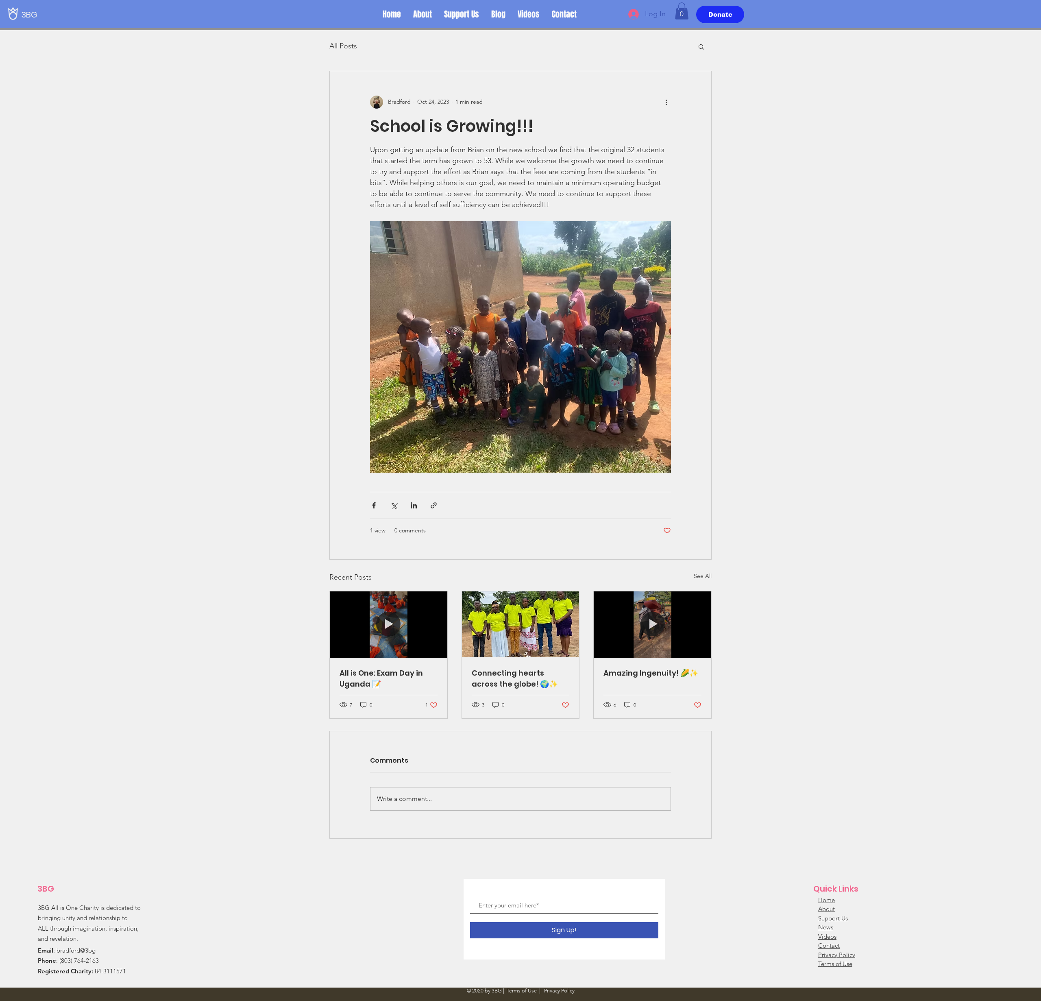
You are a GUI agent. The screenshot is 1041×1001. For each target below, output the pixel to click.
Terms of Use (835, 964)
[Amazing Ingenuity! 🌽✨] (652, 624)
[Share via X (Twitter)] (394, 505)
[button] (682, 11)
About (826, 909)
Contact (829, 945)
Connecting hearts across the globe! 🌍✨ (515, 678)
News (825, 927)
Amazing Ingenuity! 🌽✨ (650, 673)
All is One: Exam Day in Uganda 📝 (381, 678)
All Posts (343, 45)
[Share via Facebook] (374, 505)
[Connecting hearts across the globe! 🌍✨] (520, 624)
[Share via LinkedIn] (414, 505)
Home (826, 900)
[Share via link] (434, 505)
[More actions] (666, 102)
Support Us (833, 918)
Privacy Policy (836, 955)
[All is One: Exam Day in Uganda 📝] (388, 624)
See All (703, 576)
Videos (827, 936)
